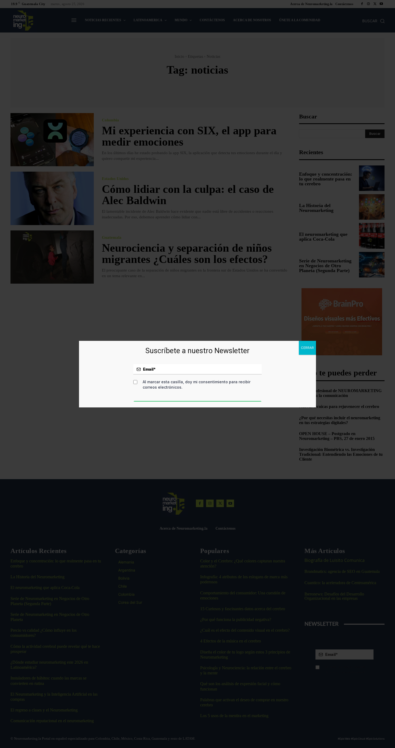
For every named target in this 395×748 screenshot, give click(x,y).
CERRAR (307, 348)
